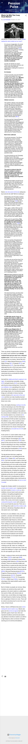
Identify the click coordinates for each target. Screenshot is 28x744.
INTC (3, 440)
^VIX (18, 223)
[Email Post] (5, 677)
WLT (11, 363)
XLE (3, 383)
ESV (6, 458)
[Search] (26, 3)
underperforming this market (9, 502)
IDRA (3, 571)
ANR (23, 361)
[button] (26, 15)
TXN (20, 440)
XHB (20, 448)
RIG (3, 460)
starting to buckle (21, 405)
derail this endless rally (20, 506)
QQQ (9, 559)
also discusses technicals (12, 192)
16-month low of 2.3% (17, 428)
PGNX (19, 573)
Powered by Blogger (15, 734)
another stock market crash (8, 488)
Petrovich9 (17, 737)
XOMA (15, 579)
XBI (17, 561)
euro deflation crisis (6, 387)
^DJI (20, 48)
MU (20, 438)
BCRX (22, 571)
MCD (17, 116)
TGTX (3, 579)
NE (14, 458)
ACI (6, 361)
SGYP (13, 575)
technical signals (13, 611)
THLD (13, 577)
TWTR (10, 557)
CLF (11, 365)
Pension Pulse (14, 5)
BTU (20, 363)
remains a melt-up (16, 490)
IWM (20, 557)
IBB (24, 559)
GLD (15, 383)
